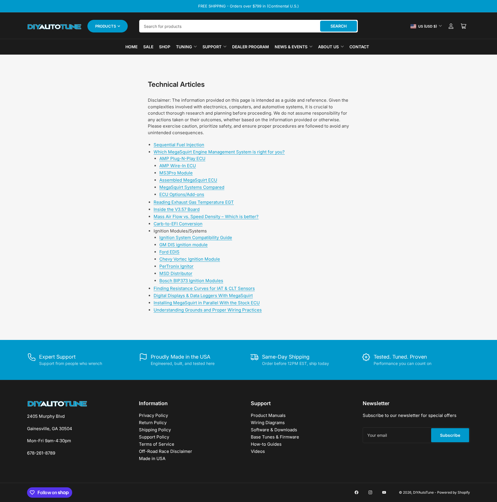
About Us (328, 46)
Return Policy (153, 422)
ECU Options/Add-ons (181, 194)
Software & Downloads (274, 429)
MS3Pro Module (176, 173)
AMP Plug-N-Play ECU (182, 158)
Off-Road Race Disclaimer (165, 451)
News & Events (291, 46)
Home (131, 46)
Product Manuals (268, 415)
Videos (258, 451)
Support (211, 46)
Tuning (184, 46)
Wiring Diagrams (268, 422)
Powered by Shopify (453, 492)
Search (338, 26)
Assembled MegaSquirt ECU (188, 180)
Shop (164, 46)
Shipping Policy (155, 429)
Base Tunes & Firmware (275, 437)
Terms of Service (156, 444)
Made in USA (152, 458)
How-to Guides (266, 444)
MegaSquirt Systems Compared (191, 187)
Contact (359, 46)
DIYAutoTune (423, 492)
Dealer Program (250, 46)
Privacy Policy (153, 415)
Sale (148, 46)
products (105, 26)
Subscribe (450, 435)
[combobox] (248, 26)
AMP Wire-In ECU (177, 165)
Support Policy (154, 437)
